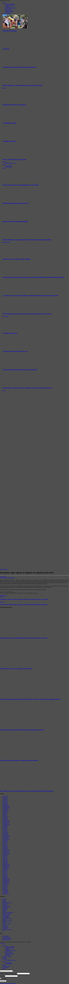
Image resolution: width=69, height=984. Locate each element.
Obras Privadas (8, 167)
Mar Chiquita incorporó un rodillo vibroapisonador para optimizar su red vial (22, 729)
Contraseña (2, 976)
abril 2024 (5, 830)
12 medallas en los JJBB (9, 123)
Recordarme (4, 978)
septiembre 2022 (6, 853)
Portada (6, 569)
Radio (4, 390)
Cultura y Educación (9, 5)
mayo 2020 (5, 887)
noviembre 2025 (6, 807)
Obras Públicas (8, 165)
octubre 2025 (5, 808)
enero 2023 (5, 848)
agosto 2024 (5, 825)
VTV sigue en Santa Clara (10, 333)
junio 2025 (5, 813)
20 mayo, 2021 (3, 576)
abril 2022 (5, 859)
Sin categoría (5, 927)
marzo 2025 (5, 817)
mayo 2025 (5, 814)
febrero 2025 (5, 818)
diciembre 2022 (6, 850)
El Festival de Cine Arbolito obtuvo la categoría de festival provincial (19, 760)
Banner (4, 900)
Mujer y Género (8, 10)
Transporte (7, 12)
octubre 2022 (5, 852)
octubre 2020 (5, 881)
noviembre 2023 (6, 836)
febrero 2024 (5, 832)
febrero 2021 (5, 876)
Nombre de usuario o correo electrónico (8, 973)
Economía (5, 162)
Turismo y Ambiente (7, 13)
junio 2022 (5, 857)
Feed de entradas (6, 937)
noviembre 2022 (6, 851)
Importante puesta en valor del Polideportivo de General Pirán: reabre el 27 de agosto (24, 638)
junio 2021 (5, 871)
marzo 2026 (5, 802)
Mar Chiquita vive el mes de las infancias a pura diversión (16, 668)
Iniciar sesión (5, 936)
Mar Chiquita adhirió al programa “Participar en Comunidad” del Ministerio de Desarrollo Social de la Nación (33, 277)
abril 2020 (5, 888)
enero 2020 (5, 892)
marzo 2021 (5, 875)
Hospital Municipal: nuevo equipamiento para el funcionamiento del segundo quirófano (27, 239)
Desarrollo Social (6, 242)
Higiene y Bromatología (10, 7)
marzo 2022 (5, 860)
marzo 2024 (5, 831)
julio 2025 (5, 812)
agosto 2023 (5, 840)
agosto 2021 (5, 869)
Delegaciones (5, 316)
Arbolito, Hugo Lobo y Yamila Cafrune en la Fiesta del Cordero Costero (23, 85)
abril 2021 (5, 874)
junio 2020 (5, 886)
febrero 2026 (5, 803)
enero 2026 (5, 804)
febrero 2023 (5, 847)
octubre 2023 (5, 837)
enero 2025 (5, 819)
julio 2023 (5, 841)
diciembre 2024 (6, 820)
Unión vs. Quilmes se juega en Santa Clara (14, 159)
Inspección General (9, 11)
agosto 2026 (5, 796)
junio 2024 (5, 828)
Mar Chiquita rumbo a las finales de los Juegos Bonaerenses (19, 67)
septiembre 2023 (6, 839)
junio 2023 (5, 842)
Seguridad (7, 6)
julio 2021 (5, 870)
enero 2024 (5, 834)
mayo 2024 (5, 829)
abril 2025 (5, 815)
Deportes (5, 88)
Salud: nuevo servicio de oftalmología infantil (15, 221)
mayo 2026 (5, 800)
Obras (4, 164)
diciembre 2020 (6, 879)
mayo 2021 (5, 873)
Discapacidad (8, 9)
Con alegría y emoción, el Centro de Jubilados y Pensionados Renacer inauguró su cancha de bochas (30, 295)
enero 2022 (5, 863)
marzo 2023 (5, 846)
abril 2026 (5, 801)
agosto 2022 (5, 854)
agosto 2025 (5, 811)
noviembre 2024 (6, 822)
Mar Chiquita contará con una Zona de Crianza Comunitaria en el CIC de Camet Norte (27, 313)
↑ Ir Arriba (2, 943)
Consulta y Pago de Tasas (10, 163)
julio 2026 (5, 797)
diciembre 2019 (6, 893)
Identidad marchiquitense (10, 30)
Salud (4, 168)
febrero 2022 (5, 862)
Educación (5, 910)
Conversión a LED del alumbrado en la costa (15, 351)
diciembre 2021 (6, 864)
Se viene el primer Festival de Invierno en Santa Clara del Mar (20, 369)
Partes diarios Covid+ (7, 918)
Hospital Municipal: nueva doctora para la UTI (16, 203)
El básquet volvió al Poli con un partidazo (14, 104)
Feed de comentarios (7, 938)
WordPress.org (6, 939)
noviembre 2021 (6, 865)
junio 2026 (5, 798)
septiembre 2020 (6, 882)
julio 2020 (5, 885)
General (4, 2)
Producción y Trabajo (10, 4)
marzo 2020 (5, 890)
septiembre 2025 (6, 809)
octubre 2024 (5, 823)
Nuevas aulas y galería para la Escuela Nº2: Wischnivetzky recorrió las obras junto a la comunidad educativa (30, 699)
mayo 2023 (5, 843)
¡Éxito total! (6, 49)
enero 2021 (5, 878)
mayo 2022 (5, 858)
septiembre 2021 (6, 868)
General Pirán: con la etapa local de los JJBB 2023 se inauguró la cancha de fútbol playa (27, 388)
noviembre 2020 (6, 880)
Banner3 (4, 901)
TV (3, 930)
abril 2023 (5, 845)
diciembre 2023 (6, 835)
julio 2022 (5, 856)
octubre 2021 (5, 867)
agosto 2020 (5, 884)
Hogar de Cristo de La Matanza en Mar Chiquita (16, 259)
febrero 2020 (5, 891)
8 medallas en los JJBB (9, 141)
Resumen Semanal (7, 923)
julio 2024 (5, 826)
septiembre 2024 (6, 824)
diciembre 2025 (6, 806)
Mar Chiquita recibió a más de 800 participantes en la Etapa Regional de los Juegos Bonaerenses (26, 791)
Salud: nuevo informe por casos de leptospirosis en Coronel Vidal (21, 185)
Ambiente (5, 899)
